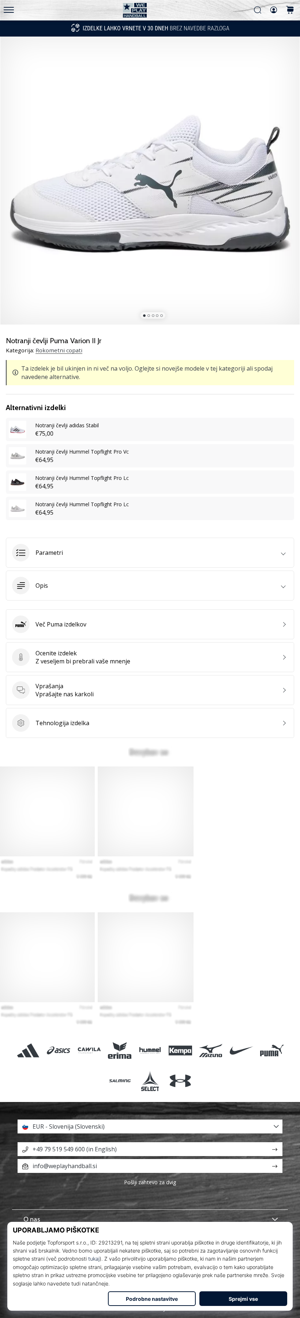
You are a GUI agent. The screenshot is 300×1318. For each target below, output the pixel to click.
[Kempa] (180, 1050)
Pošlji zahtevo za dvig (150, 1182)
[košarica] (290, 10)
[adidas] (28, 1050)
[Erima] (119, 1050)
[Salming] (119, 1080)
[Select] (150, 1080)
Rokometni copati (58, 350)
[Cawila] (89, 1050)
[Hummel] (150, 1050)
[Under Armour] (180, 1080)
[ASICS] (59, 1050)
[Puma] (271, 1050)
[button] (150, 552)
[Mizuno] (211, 1050)
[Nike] (241, 1050)
